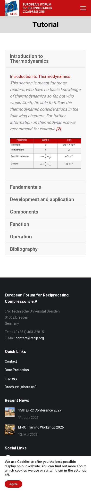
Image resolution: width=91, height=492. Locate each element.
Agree (13, 484)
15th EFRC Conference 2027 (39, 410)
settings (80, 470)
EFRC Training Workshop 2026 (41, 427)
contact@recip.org (30, 338)
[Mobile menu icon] (83, 8)
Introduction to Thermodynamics (40, 76)
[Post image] (10, 412)
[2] (58, 128)
